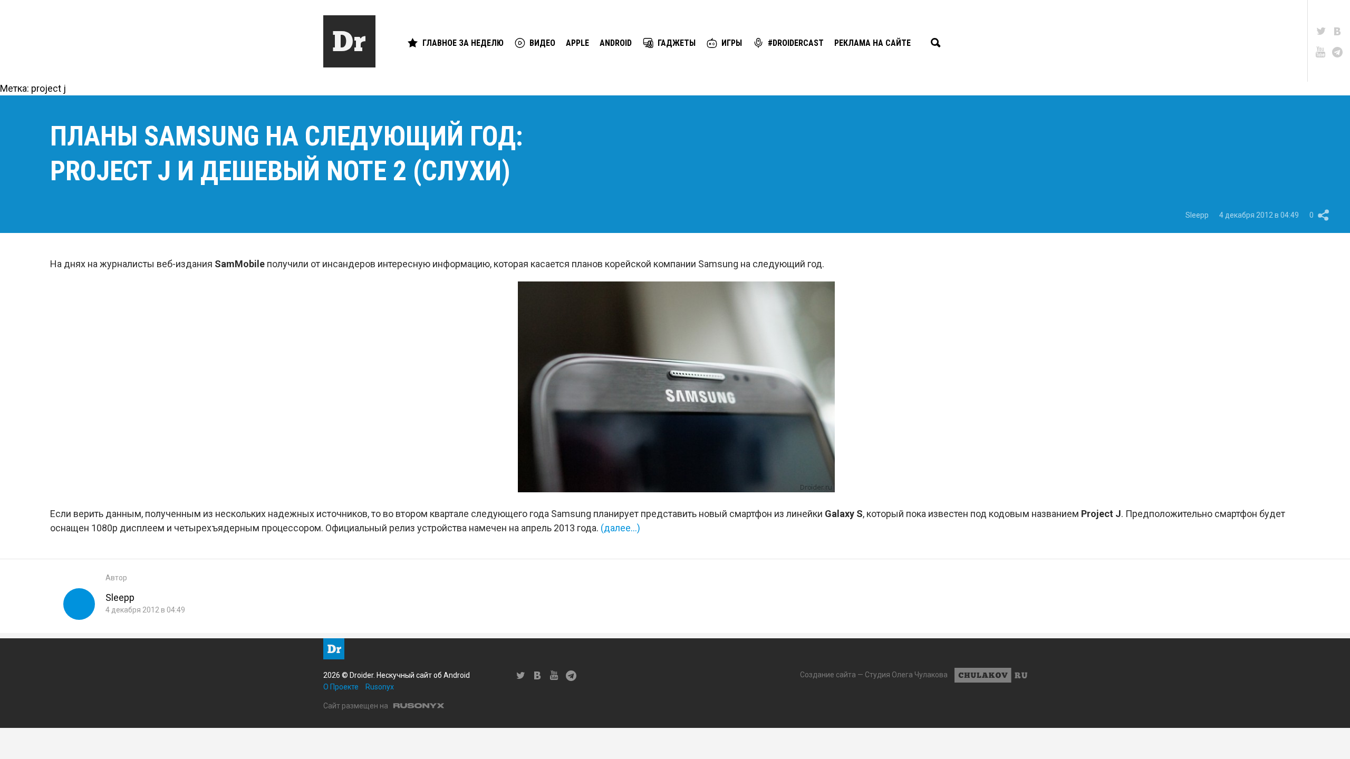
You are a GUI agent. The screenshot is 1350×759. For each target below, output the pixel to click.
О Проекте (341, 687)
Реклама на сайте (872, 43)
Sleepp (1197, 215)
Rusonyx (379, 687)
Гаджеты (677, 43)
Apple (577, 43)
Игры (731, 43)
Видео (542, 43)
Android (616, 43)
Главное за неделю (463, 43)
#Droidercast (796, 43)
